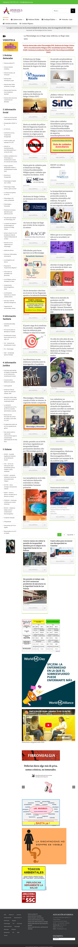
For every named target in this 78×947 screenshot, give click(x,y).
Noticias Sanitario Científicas (34, 913)
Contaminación (7, 914)
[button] (23, 784)
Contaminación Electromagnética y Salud (9, 287)
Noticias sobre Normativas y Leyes (36, 917)
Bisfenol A (11, 911)
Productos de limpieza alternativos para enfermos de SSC (10, 212)
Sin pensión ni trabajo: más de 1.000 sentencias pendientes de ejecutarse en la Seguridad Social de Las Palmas (34, 581)
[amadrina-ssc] (29, 894)
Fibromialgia (7, 920)
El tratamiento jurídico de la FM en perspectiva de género (10, 426)
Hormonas (19, 920)
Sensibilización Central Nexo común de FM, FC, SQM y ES (10, 337)
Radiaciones (7, 929)
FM (13, 920)
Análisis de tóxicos (9, 250)
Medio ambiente (8, 923)
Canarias (19, 911)
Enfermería (6, 917)
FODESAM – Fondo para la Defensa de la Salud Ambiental (10, 502)
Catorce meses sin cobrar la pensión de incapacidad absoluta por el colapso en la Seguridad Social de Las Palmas (34, 543)
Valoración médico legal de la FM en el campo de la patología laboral (10, 399)
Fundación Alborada (9, 517)
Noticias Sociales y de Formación (35, 915)
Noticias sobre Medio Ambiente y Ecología (38, 918)
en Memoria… (7, 129)
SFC (13, 929)
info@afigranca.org (26, 2)
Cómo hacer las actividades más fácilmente (8, 273)
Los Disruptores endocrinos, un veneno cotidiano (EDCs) (10, 295)
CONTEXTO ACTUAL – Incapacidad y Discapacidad (9, 135)
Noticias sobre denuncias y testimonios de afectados (10, 100)
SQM (18, 929)
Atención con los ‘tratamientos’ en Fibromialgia (8, 244)
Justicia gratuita (8, 386)
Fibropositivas (7, 521)
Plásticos (14, 926)
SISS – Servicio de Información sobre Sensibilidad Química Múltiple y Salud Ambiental (9, 467)
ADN (5, 911)
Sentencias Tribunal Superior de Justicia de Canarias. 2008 (10, 391)
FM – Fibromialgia (8, 349)
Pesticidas (6, 926)
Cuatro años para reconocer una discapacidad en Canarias (61, 540)
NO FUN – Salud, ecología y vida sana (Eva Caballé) (10, 487)
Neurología (17, 923)
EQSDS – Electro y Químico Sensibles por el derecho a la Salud (10, 494)
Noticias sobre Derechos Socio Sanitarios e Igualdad (10, 92)
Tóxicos (5, 932)
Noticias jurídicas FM (9, 63)
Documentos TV (18, 914)
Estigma (14, 917)
